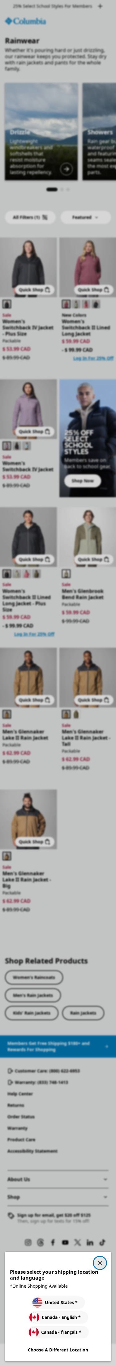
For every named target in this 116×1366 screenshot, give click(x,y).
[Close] (100, 1263)
